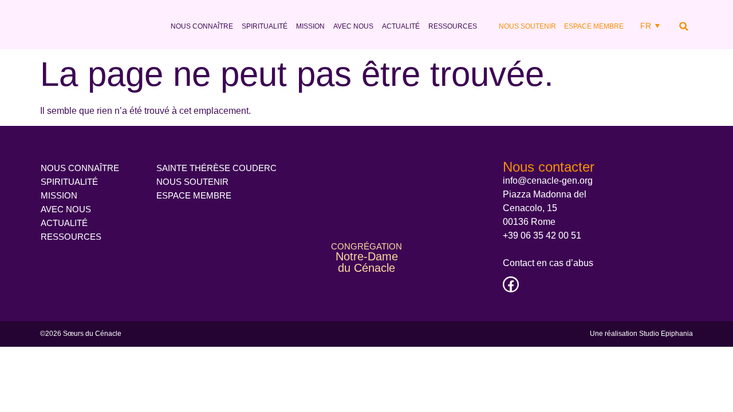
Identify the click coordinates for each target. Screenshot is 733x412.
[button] (684, 26)
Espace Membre (594, 26)
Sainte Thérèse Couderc (216, 168)
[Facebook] (511, 284)
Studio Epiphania (666, 334)
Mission (310, 26)
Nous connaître (202, 26)
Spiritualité (264, 26)
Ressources (452, 26)
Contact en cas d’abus (548, 263)
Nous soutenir (527, 26)
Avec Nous (353, 26)
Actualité (401, 26)
